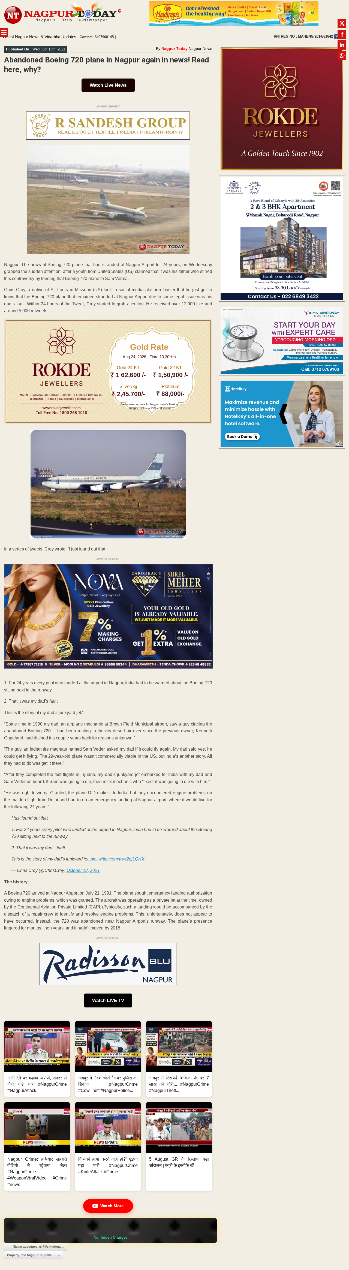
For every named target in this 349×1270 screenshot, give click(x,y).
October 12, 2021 (83, 870)
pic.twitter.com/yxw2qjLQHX (118, 859)
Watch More (112, 1205)
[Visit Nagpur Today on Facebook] (336, 36)
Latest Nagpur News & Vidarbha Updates (39, 36)
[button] (37, 1059)
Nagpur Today (174, 48)
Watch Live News (108, 85)
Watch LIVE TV (108, 1000)
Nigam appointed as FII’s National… (35, 1246)
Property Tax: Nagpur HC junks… (33, 1255)
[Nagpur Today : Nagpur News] (63, 15)
